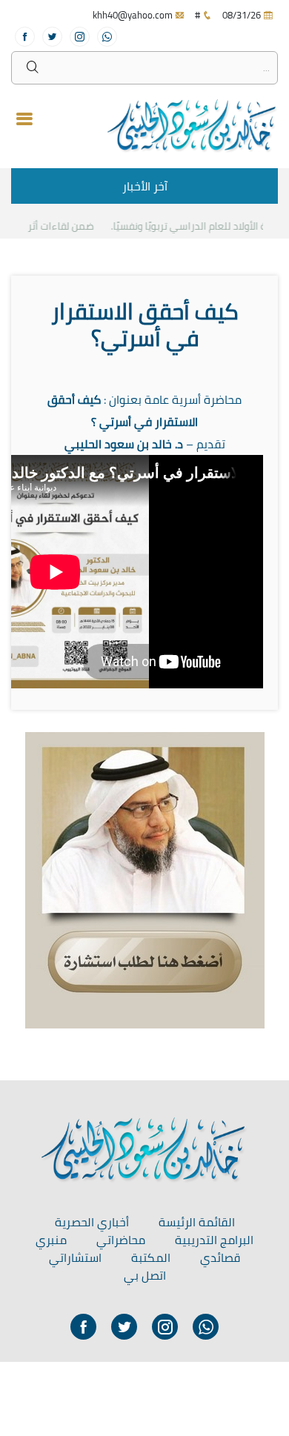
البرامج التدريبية (214, 1240)
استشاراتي (75, 1257)
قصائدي (220, 1257)
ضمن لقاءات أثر (66, 226)
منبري (51, 1240)
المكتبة (150, 1257)
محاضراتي (120, 1240)
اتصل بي (145, 1275)
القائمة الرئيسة (197, 1222)
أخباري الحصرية (92, 1222)
